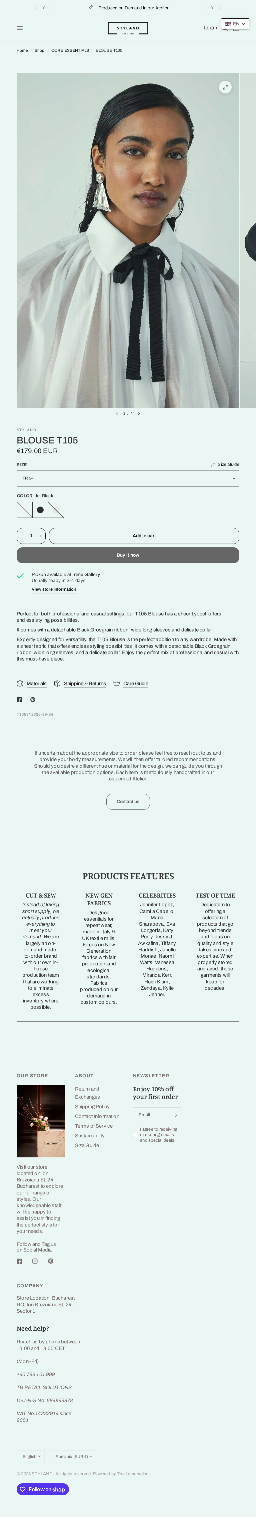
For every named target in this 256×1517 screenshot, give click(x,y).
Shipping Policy (92, 1106)
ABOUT (84, 1076)
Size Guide (87, 1145)
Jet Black (40, 510)
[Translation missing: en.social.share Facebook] (21, 700)
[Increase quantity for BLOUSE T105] (40, 536)
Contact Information (97, 1116)
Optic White (25, 510)
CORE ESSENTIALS (70, 50)
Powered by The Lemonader (120, 1474)
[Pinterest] (55, 1261)
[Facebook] (24, 1261)
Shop (40, 50)
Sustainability (90, 1135)
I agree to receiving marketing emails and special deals (158, 1135)
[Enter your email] (174, 1115)
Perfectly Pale (56, 510)
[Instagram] (39, 1261)
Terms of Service (94, 1126)
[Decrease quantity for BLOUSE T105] (22, 536)
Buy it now (128, 555)
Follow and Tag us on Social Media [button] (36, 1244)
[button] (235, 24)
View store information (54, 589)
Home (22, 50)
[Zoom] (225, 87)
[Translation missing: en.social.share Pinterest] (34, 700)
